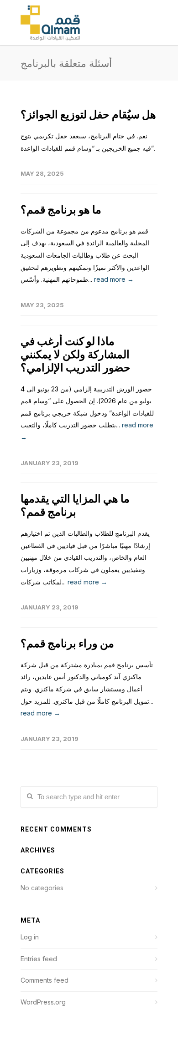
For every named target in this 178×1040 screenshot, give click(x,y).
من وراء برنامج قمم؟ (67, 643)
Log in (30, 937)
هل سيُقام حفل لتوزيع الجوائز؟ (88, 114)
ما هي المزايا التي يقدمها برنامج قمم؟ (75, 505)
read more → (114, 279)
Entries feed (39, 959)
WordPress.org (43, 1002)
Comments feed (44, 980)
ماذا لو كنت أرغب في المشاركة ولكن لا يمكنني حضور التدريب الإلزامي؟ (76, 354)
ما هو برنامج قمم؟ (61, 209)
